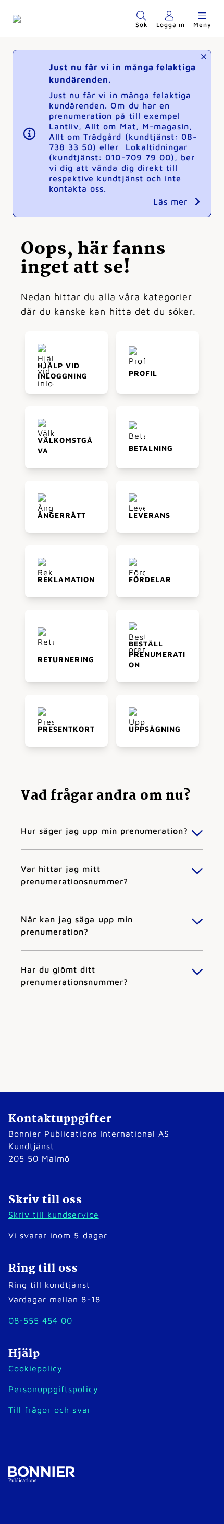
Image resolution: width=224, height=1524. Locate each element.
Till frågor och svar (49, 1409)
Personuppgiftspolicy (53, 1389)
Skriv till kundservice (53, 1214)
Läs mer (172, 201)
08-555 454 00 (40, 1320)
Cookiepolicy (35, 1368)
